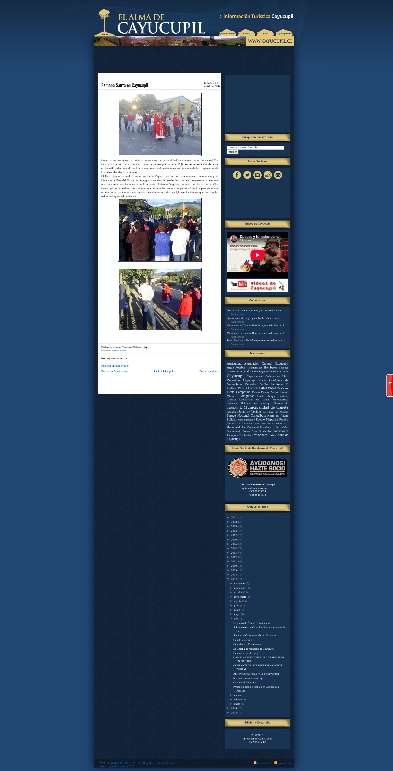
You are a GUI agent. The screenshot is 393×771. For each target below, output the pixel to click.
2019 (234, 526)
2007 (234, 579)
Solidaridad (265, 431)
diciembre (240, 583)
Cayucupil (236, 375)
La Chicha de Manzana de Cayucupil (253, 648)
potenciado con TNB (122, 766)
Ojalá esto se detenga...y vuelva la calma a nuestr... (254, 318)
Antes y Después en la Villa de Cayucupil (256, 673)
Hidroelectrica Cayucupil (256, 403)
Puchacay (249, 419)
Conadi (262, 380)
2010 (234, 565)
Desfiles (264, 384)
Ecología (277, 384)
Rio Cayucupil (250, 427)
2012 (234, 557)
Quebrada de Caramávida (240, 423)
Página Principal (163, 371)
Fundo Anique (266, 396)
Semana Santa (119, 350)
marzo (238, 694)
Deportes (250, 384)
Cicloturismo (272, 376)
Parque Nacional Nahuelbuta (246, 415)
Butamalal (242, 371)
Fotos (265, 33)
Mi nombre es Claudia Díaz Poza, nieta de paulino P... (256, 333)
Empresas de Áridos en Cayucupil (252, 622)
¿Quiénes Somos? (227, 33)
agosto (238, 601)
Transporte (233, 435)
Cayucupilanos (284, 33)
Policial (231, 419)
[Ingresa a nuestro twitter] (247, 179)
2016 (234, 539)
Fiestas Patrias (269, 392)
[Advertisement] (195, 59)
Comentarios (285, 763)
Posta (240, 419)
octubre (238, 592)
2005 (234, 712)
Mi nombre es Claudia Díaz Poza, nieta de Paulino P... (256, 325)
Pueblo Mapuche (267, 419)
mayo (237, 614)
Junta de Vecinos (250, 411)
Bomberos (270, 367)
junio (237, 609)
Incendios (232, 411)
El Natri (242, 388)
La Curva (268, 411)
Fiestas (256, 392)
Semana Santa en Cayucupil (124, 84)
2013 (234, 552)
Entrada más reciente (114, 371)
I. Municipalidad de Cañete (263, 407)
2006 (234, 708)
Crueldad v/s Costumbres (247, 644)
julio (237, 605)
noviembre (240, 587)
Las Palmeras (281, 412)
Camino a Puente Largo (246, 653)
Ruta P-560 (280, 427)
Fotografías (246, 396)
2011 (234, 561)
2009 (234, 570)
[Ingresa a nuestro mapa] (268, 179)
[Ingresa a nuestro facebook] (237, 179)
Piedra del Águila (277, 415)
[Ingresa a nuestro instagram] (257, 179)
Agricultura (234, 363)
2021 (234, 517)
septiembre (240, 596)
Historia (246, 33)
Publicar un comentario (115, 365)
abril (237, 618)
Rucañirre (265, 427)
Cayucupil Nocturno (244, 682)
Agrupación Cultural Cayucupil (266, 363)
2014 (234, 548)
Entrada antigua (208, 371)
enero (237, 703)
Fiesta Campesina (239, 392)
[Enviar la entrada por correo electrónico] (145, 347)
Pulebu (283, 419)
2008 (234, 574)
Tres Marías (245, 435)
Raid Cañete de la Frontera (268, 424)
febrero (238, 699)
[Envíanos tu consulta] (278, 179)
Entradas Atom (265, 763)
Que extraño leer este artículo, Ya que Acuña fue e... (255, 310)
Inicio (105, 34)
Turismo (272, 435)
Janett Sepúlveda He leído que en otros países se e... (255, 340)
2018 (234, 530)
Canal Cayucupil (242, 639)
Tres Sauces (259, 435)
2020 (234, 521)
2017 (234, 535)
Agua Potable (236, 367)
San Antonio (234, 431)
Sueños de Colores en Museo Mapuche (254, 635)
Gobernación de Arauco (254, 399)
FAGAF (272, 388)
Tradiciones (280, 431)
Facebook (282, 388)
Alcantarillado (255, 367)
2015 (234, 543)
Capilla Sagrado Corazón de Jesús (269, 371)
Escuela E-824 (257, 388)
